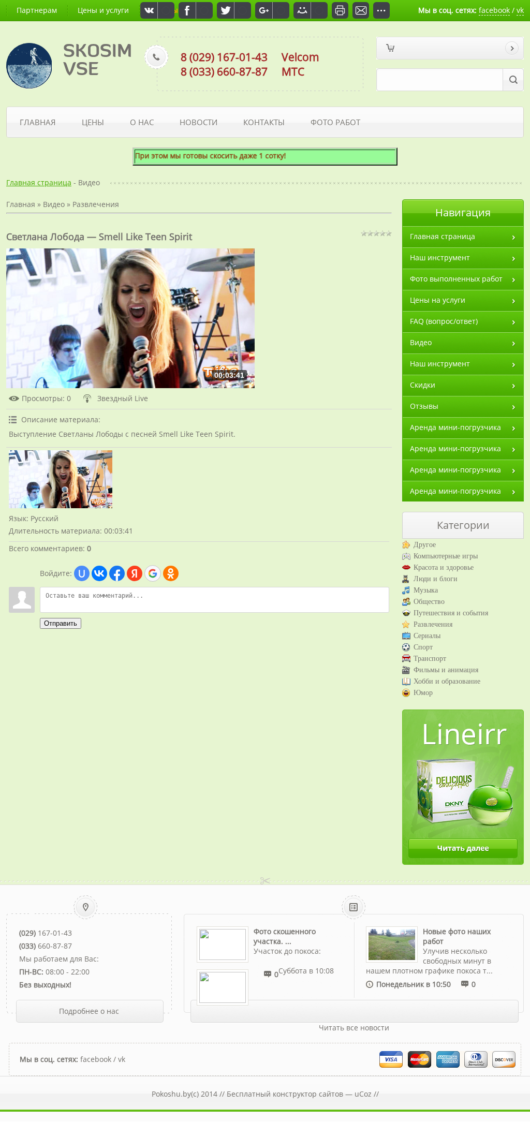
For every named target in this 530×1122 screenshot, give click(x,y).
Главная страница (38, 182)
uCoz (363, 1094)
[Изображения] (60, 479)
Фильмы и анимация (446, 670)
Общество (429, 602)
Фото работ (335, 122)
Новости (198, 122)
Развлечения (95, 204)
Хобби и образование (447, 681)
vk (520, 10)
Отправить (60, 623)
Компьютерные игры (446, 556)
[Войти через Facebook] (117, 573)
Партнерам (37, 10)
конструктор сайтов (308, 1094)
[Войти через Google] (152, 573)
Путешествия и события (451, 613)
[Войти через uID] (82, 573)
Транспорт (430, 658)
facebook (494, 10)
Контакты (264, 122)
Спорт (423, 647)
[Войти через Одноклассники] (171, 573)
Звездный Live (122, 398)
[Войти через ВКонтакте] (99, 573)
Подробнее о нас (89, 1011)
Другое (425, 545)
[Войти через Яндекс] (134, 573)
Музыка (426, 590)
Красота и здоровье (444, 567)
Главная (38, 122)
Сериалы (427, 636)
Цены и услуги (103, 10)
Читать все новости (354, 1027)
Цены (93, 122)
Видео (54, 204)
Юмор (423, 693)
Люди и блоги (436, 579)
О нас (142, 122)
